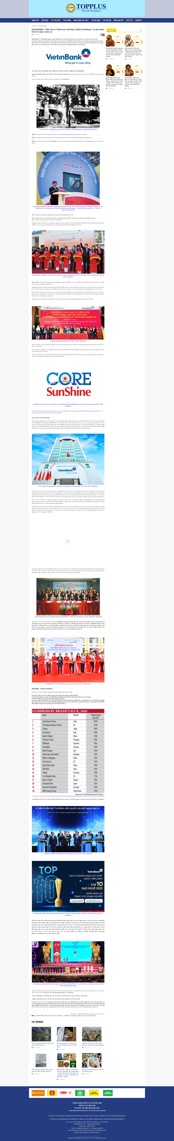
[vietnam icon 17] (80, 1093)
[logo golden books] (52, 1093)
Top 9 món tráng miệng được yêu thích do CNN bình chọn (93, 1070)
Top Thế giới (107, 20)
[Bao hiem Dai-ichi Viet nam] (66, 1093)
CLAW (104, 1138)
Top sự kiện (67, 20)
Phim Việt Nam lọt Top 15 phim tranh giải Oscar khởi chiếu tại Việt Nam (42, 1070)
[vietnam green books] (107, 1093)
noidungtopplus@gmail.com (83, 1128)
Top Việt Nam (95, 20)
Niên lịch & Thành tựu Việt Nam (54, 1015)
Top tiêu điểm (55, 20)
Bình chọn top (118, 20)
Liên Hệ (137, 20)
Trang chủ (35, 20)
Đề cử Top (129, 20)
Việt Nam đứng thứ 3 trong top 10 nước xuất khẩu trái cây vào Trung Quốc (67, 1045)
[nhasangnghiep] (38, 1093)
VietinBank (67, 1015)
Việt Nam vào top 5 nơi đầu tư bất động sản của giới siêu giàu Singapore (93, 1044)
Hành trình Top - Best (81, 20)
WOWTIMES (40, 1015)
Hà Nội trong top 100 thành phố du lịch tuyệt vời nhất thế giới (43, 1044)
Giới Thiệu (45, 20)
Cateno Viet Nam (89, 1138)
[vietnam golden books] (94, 1093)
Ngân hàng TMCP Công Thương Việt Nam (83, 1015)
